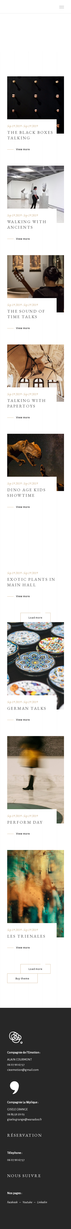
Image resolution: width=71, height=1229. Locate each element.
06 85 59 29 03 (15, 1114)
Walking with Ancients (27, 224)
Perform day (25, 822)
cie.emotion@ (23, 1069)
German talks (27, 708)
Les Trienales (26, 936)
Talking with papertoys (26, 403)
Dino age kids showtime (26, 492)
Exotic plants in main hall (31, 582)
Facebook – (15, 1202)
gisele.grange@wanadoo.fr (24, 1119)
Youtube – (30, 1202)
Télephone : (14, 1152)
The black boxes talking (30, 135)
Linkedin (42, 1202)
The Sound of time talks (26, 313)
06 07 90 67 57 (15, 1064)
